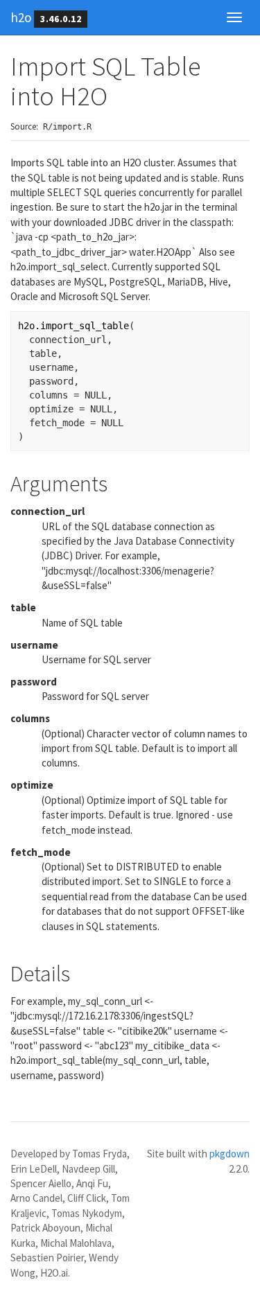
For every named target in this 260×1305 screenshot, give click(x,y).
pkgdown (229, 1153)
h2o (20, 17)
